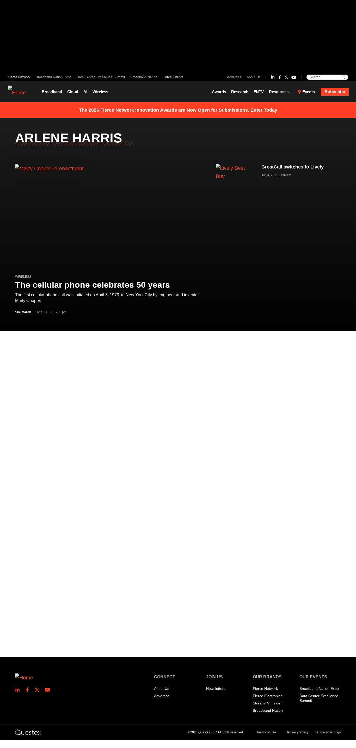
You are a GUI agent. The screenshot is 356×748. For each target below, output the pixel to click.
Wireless (100, 91)
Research (239, 91)
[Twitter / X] (286, 77)
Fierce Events (172, 77)
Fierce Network (19, 77)
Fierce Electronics (267, 696)
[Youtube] (293, 77)
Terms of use (266, 732)
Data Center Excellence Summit (101, 77)
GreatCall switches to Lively (292, 167)
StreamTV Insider (267, 703)
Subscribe (335, 91)
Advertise (234, 77)
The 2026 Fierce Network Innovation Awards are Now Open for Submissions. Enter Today (178, 110)
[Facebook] (279, 77)
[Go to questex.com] (28, 732)
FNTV (259, 91)
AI (85, 91)
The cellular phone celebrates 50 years (92, 284)
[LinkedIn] (273, 77)
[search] (343, 77)
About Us (254, 77)
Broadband (52, 91)
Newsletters (215, 688)
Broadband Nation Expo (53, 77)
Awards (219, 91)
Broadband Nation (143, 77)
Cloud (72, 91)
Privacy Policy (298, 732)
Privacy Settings (328, 732)
